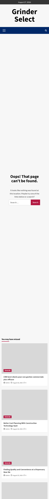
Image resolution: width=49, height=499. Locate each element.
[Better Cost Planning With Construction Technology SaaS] (24, 405)
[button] (45, 30)
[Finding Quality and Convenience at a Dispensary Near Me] (24, 451)
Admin (8, 383)
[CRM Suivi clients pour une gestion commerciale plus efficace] (24, 358)
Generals (7, 370)
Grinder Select (24, 15)
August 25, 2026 (18, 475)
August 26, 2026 (18, 383)
